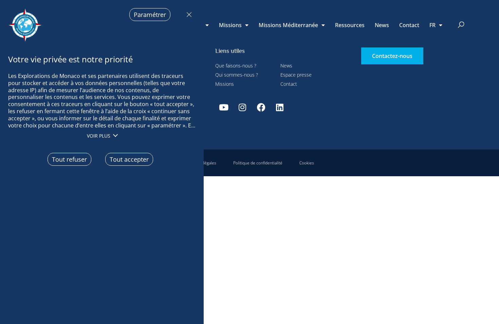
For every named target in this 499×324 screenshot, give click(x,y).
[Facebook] (261, 107)
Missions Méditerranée (288, 25)
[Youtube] (223, 107)
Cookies (306, 163)
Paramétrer (150, 15)
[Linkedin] (279, 107)
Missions (230, 25)
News (382, 25)
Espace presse (296, 75)
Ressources (350, 25)
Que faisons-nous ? (235, 65)
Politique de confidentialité (257, 163)
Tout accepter (129, 159)
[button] (461, 25)
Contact (409, 25)
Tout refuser (187, 14)
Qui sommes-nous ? (236, 75)
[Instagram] (242, 107)
